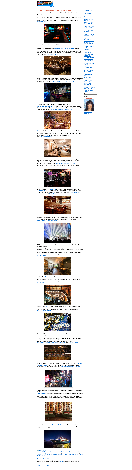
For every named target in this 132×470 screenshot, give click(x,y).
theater (86, 87)
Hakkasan (48, 453)
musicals (91, 70)
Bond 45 (58, 451)
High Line (86, 64)
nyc (92, 76)
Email (41, 458)
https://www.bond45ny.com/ (53, 54)
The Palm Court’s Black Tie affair (44, 106)
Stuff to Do (77, 460)
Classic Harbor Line (87, 60)
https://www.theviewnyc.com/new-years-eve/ (70, 366)
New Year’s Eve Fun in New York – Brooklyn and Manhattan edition (52, 6)
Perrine (38, 130)
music (88, 70)
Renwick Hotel (57, 454)
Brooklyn (87, 56)
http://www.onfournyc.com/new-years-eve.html (47, 220)
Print (38, 458)
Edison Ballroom (77, 451)
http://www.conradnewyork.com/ (61, 398)
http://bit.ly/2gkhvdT (74, 342)
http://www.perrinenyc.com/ (46, 136)
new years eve (87, 71)
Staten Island (87, 83)
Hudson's (53, 453)
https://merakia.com (41, 282)
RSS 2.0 (61, 461)
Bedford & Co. (53, 451)
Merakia (47, 276)
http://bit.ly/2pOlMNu (41, 21)
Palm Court (44, 454)
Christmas (90, 59)
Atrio (41, 451)
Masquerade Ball (41, 190)
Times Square (87, 88)
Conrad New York (41, 393)
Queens (86, 80)
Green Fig (43, 453)
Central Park (90, 57)
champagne (86, 59)
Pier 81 (52, 454)
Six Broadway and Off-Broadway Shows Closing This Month (50, 8)
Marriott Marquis (71, 453)
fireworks (39, 453)
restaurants (90, 80)
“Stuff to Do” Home (88, 10)
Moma (85, 70)
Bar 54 (45, 337)
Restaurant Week (88, 81)
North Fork (89, 76)
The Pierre (80, 454)
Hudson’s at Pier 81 (56, 424)
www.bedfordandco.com (75, 192)
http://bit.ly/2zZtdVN (53, 193)
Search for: (86, 93)
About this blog (87, 13)
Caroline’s (50, 16)
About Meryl (86, 11)
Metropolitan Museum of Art (88, 68)
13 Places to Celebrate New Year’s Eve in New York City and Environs (89, 18)
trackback (43, 462)
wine (91, 91)
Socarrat (39, 248)
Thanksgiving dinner (87, 85)
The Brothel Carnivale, (75, 216)
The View (44, 455)
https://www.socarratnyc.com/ (43, 255)
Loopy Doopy (65, 453)
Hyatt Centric (58, 453)
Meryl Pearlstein (44, 457)
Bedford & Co (53, 189)
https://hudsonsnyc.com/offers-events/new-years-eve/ (64, 427)
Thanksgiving (87, 84)
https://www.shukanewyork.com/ (44, 310)
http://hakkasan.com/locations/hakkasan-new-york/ (63, 81)
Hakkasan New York (59, 76)
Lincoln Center (91, 66)
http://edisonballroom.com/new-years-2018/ (65, 163)
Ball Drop (44, 451)
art (84, 52)
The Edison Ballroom (59, 159)
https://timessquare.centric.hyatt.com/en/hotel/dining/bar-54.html (51, 342)
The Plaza (39, 455)
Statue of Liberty (72, 454)
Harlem (92, 63)
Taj (77, 454)
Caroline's (63, 451)
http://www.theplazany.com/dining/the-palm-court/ (61, 109)
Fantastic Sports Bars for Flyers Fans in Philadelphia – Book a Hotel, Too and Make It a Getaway (89, 29)
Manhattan (88, 67)
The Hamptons (91, 87)
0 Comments (46, 458)
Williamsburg (88, 91)
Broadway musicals (87, 54)
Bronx (92, 54)
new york (92, 71)
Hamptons (89, 63)
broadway (88, 53)
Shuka (47, 306)
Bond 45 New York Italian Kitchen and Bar (64, 48)
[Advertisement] (71, 3)
